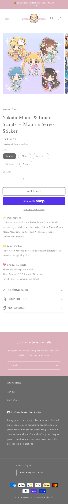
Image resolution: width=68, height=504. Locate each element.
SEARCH (12, 392)
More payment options (34, 209)
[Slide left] (26, 100)
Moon (9, 156)
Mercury (41, 156)
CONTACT (13, 400)
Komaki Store (29, 497)
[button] (7, 18)
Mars (24, 156)
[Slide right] (42, 100)
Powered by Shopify (44, 497)
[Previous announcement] (6, 4)
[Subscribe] (57, 365)
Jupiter (12, 164)
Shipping (6, 144)
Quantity (7, 172)
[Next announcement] (61, 4)
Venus (26, 164)
